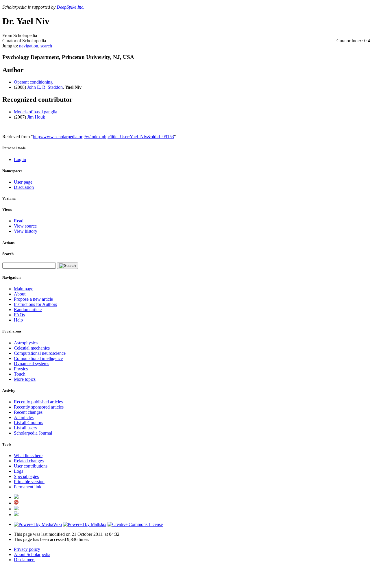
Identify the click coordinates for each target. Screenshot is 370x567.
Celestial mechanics (32, 348)
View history (25, 231)
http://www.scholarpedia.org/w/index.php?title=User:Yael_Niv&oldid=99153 (103, 136)
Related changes (29, 460)
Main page (23, 288)
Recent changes (28, 412)
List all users (25, 427)
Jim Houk (36, 116)
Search (8, 254)
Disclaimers (24, 559)
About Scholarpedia (32, 554)
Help (18, 319)
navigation (28, 45)
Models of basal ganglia (35, 111)
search (46, 45)
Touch (19, 374)
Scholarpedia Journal (33, 433)
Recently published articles (38, 401)
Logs (18, 471)
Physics (21, 368)
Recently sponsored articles (39, 407)
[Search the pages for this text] (67, 266)
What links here (28, 455)
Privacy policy (27, 549)
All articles (24, 417)
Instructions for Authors (35, 304)
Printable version (29, 481)
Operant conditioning (33, 82)
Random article (28, 309)
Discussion (24, 187)
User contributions (30, 465)
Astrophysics (26, 342)
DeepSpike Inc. (70, 7)
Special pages (26, 476)
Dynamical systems (31, 363)
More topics (25, 379)
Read (18, 220)
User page (23, 182)
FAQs (19, 314)
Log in (20, 159)
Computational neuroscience (40, 353)
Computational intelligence (38, 358)
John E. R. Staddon (45, 87)
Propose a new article (33, 299)
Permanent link (27, 486)
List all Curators (28, 422)
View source (25, 226)
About (19, 293)
